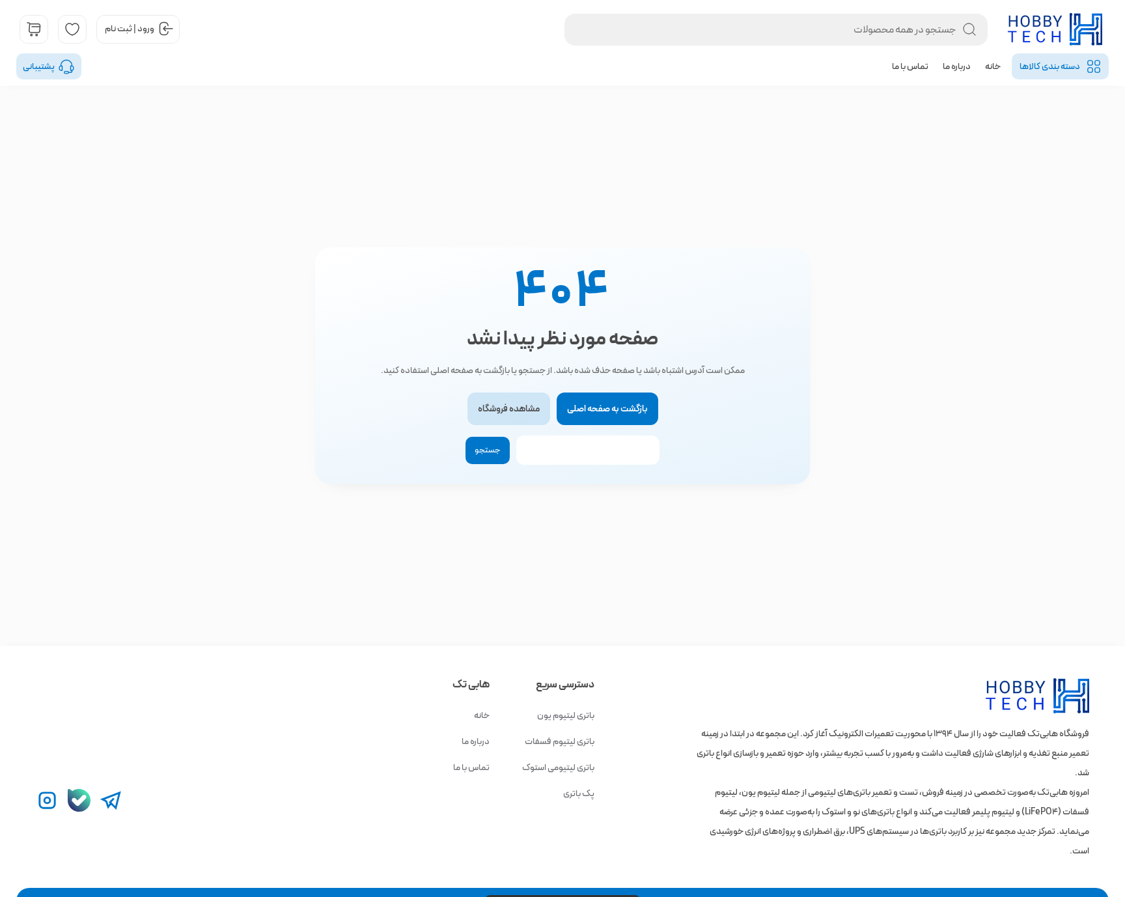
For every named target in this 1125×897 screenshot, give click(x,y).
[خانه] (1017, 696)
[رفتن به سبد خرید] (34, 29)
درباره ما (957, 66)
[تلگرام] (111, 800)
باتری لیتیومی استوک (558, 767)
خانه (993, 66)
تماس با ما (910, 66)
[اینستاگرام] (47, 800)
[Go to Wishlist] (72, 29)
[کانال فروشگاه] (79, 800)
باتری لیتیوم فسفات (559, 741)
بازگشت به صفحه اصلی (607, 409)
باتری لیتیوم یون (565, 715)
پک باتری (578, 793)
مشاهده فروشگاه (509, 409)
